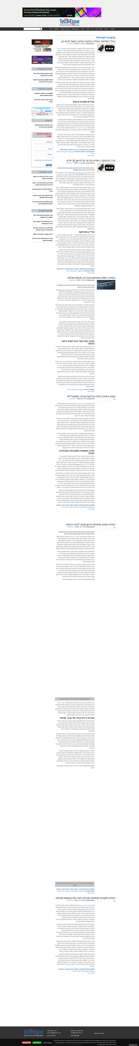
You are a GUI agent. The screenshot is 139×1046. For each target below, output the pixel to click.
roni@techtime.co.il (77, 1033)
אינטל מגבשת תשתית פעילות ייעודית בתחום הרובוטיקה (42, 239)
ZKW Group (83, 292)
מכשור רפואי (70, 505)
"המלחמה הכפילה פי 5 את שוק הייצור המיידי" (42, 190)
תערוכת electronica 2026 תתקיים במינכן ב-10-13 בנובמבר (43, 81)
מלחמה (58, 152)
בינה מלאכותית (75, 29)
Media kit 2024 (99, 1033)
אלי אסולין (79, 971)
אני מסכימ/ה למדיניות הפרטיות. (43, 160)
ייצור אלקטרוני (45, 172)
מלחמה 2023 (64, 149)
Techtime (70, 44)
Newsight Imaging (67, 152)
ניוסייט (92, 154)
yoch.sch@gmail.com (54, 1033)
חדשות (113, 29)
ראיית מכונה (60, 269)
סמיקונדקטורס (90, 152)
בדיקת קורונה (76, 507)
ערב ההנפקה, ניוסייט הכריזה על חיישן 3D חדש (91, 160)
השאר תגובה (90, 156)
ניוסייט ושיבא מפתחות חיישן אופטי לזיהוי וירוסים (90, 524)
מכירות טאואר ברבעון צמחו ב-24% (43, 234)
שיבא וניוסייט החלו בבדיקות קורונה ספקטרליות (91, 396)
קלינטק (62, 969)
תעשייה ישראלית (80, 152)
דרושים (48, 120)
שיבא (58, 891)
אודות (51, 29)
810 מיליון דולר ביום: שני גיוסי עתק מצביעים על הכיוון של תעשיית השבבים (43, 229)
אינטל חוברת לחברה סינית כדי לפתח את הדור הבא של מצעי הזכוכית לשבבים (43, 184)
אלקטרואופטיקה (84, 149)
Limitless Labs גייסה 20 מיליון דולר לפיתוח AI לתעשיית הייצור (42, 203)
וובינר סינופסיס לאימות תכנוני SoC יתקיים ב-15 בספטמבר (43, 74)
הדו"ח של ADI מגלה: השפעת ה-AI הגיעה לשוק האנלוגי (43, 222)
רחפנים (83, 29)
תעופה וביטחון (99, 29)
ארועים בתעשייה (44, 69)
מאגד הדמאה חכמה (80, 128)
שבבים (106, 29)
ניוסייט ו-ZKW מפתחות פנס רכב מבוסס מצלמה (91, 277)
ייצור (92, 29)
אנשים (88, 29)
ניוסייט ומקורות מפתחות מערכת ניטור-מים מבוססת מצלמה (85, 898)
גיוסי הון (76, 149)
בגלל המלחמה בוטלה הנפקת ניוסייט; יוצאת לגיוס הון (88, 41)
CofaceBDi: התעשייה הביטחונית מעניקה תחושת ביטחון (43, 94)
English (56, 29)
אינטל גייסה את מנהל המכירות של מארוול (43, 101)
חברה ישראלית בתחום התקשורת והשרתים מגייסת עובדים (44, 126)
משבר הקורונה (60, 505)
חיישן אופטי (68, 891)
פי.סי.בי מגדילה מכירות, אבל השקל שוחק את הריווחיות (43, 177)
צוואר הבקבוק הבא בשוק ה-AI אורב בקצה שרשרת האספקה (43, 196)
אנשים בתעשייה (45, 88)
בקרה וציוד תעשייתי (65, 29)
